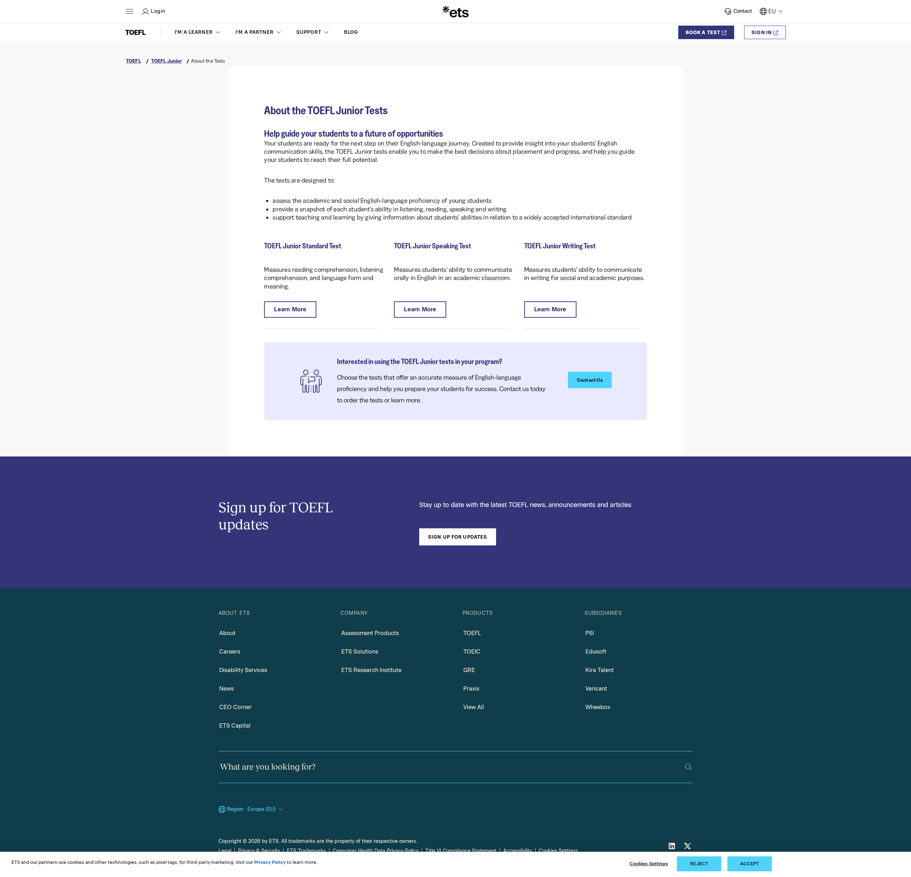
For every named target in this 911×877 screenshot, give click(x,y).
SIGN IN (762, 32)
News (226, 688)
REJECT (699, 863)
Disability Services (243, 670)
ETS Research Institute (371, 670)
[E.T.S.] (455, 11)
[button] (198, 32)
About (227, 633)
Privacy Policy (270, 862)
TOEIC (471, 651)
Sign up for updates (457, 537)
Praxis (471, 688)
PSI (589, 633)
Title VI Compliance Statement (460, 851)
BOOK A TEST (703, 32)
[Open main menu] (129, 11)
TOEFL (472, 633)
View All (473, 707)
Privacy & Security (259, 851)
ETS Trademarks (306, 851)
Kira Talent (599, 670)
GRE (469, 670)
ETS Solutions (359, 651)
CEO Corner (235, 707)
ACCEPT (749, 863)
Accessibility (517, 851)
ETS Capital (235, 725)
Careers (229, 651)
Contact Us (590, 380)
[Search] (688, 767)
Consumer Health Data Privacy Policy (375, 851)
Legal (224, 851)
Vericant (596, 688)
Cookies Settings (558, 851)
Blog (351, 32)
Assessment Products (370, 633)
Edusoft (595, 651)
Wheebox (597, 707)
